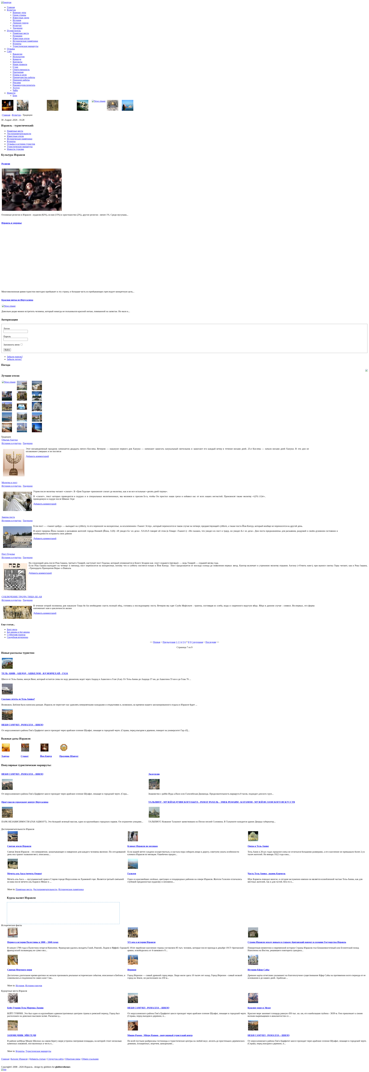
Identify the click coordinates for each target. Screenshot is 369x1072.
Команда (17, 59)
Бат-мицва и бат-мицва (18, 632)
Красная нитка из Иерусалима (17, 300)
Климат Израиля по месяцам (142, 846)
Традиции (17, 28)
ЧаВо (15, 90)
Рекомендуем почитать (24, 85)
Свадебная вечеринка (17, 637)
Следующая (197, 642)
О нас (15, 67)
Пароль (7, 336)
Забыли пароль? (15, 356)
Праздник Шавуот (68, 756)
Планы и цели (20, 75)
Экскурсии (154, 774)
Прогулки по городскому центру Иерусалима (24, 802)
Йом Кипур (46, 756)
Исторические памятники (25, 41)
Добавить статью (37, 1059)
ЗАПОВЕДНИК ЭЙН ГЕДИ (21, 1035)
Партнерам (18, 72)
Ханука (5, 756)
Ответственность (21, 69)
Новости (11, 93)
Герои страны (19, 15)
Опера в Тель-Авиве (258, 846)
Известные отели (21, 38)
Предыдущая (169, 642)
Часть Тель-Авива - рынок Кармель (266, 873)
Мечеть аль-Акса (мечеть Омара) (24, 873)
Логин (6, 328)
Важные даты (19, 12)
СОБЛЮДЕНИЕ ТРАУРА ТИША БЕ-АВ (22, 596)
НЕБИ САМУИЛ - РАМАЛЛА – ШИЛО (22, 725)
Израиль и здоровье (11, 223)
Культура (11, 10)
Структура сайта (55, 1059)
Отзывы (11, 49)
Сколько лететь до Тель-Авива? (18, 699)
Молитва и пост (9, 482)
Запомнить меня (11, 344)
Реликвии (17, 36)
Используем (19, 56)
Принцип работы (21, 80)
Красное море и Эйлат (259, 1008)
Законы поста (8, 517)
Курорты (17, 43)
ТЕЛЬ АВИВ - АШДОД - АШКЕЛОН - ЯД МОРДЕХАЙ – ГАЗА (34, 673)
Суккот (25, 756)
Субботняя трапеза (16, 634)
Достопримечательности (45, 889)
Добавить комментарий (37, 456)
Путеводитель (14, 30)
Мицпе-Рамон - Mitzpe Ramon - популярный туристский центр (160, 1035)
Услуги (16, 88)
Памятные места (21, 33)
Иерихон (131, 969)
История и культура (11, 443)
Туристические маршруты (25, 46)
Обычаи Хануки (10, 440)
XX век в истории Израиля (141, 942)
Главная (11, 7)
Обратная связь (72, 1059)
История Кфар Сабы (258, 969)
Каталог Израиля (19, 1059)
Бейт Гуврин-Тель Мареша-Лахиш (25, 1008)
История (17, 20)
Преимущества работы (24, 77)
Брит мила (12, 629)
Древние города (20, 23)
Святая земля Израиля (19, 846)
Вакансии (17, 54)
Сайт (9, 51)
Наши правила (20, 64)
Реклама (17, 82)
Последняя (210, 642)
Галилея (131, 873)
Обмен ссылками (90, 1059)
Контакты (17, 62)
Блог (15, 95)
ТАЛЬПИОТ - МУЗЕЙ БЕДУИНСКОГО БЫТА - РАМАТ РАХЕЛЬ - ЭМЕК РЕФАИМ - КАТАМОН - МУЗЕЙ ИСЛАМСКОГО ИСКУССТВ (221, 802)
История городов (33, 985)
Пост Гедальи (8, 554)
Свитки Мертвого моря (19, 969)
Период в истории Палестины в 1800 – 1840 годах (32, 942)
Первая (156, 642)
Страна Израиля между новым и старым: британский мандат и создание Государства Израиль (297, 942)
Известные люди (21, 17)
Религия (5, 163)
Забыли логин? (14, 359)
